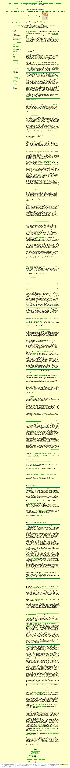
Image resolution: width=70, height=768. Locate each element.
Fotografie (23, 22)
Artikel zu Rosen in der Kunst (53, 22)
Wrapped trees (30, 267)
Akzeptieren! (64, 764)
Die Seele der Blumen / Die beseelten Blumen (44, 481)
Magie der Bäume (47, 180)
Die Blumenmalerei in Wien (46, 413)
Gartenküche (51, 3)
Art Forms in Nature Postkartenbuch (34, 503)
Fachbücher (15, 36)
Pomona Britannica (36, 151)
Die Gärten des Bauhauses (40, 375)
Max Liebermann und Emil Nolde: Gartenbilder (41, 351)
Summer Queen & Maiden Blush (33, 558)
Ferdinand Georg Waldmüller (41, 724)
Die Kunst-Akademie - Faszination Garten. (39, 586)
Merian (38, 22)
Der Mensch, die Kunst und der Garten (42, 221)
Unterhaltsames (15, 71)
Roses (34, 403)
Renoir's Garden (33, 370)
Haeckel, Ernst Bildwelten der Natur (42, 500)
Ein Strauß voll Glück (37, 574)
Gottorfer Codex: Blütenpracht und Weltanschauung (37, 52)
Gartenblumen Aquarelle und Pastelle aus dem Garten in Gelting (39, 461)
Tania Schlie (41, 626)
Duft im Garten (45, 3)
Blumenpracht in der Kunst (42, 488)
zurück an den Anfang (33, 755)
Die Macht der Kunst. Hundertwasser (38, 704)
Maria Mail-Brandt (40, 761)
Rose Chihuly (34, 262)
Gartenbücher (16, 3)
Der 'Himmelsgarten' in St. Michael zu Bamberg (36, 321)
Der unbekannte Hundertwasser (36, 690)
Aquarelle (32, 396)
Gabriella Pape (28, 625)
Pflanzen (40, 3)
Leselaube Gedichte (16, 77)
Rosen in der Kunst (35, 752)
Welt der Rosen (29, 759)
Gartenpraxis (15, 49)
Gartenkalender (58, 3)
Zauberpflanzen (31, 757)
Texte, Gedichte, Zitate (24, 3)
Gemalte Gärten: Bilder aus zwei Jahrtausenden (38, 203)
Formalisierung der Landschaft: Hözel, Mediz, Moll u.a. (45, 728)
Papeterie (41, 22)
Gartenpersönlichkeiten (33, 3)
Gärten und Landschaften (32, 464)
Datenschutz (37, 4)
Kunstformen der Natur (32, 502)
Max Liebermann (35, 353)
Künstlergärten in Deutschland (37, 73)
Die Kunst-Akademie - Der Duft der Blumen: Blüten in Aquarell (44, 599)
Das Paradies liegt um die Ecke (47, 684)
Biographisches (15, 32)
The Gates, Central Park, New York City (45, 266)
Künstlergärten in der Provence (44, 329)
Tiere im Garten (15, 68)
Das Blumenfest (33, 277)
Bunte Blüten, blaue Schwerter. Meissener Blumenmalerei (41, 189)
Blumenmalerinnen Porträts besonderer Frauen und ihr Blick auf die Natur (44, 645)
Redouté (45, 22)
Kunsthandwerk (29, 22)
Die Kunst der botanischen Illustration (48, 161)
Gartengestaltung (16, 46)
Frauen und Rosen (34, 115)
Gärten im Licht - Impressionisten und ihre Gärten (41, 525)
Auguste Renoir (39, 536)
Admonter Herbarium (42, 522)
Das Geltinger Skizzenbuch (32, 455)
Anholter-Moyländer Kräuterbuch (47, 518)
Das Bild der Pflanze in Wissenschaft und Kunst (39, 510)
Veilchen (35, 759)
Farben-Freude (34, 140)
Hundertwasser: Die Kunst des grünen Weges (42, 692)
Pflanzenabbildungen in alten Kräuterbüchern (40, 48)
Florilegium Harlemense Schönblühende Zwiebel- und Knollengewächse (43, 474)
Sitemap (27, 4)
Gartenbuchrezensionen (17, 42)
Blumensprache (39, 628)
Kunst (14, 56)
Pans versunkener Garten (46, 572)
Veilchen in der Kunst (35, 753)
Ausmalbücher (18, 22)
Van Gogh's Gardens (31, 372)
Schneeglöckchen (42, 759)
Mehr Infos (14, 766)
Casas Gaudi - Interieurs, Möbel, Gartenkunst (46, 283)
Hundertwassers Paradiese (40, 706)
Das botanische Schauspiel (35, 31)
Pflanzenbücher (15, 60)
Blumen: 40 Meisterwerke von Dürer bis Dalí (43, 384)
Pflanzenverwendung (16, 52)
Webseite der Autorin (29, 137)
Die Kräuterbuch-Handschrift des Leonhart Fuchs (41, 421)
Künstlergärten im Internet (35, 751)
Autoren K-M (34, 21)
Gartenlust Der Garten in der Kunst (42, 710)
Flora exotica (47, 295)
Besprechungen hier (38, 515)
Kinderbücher (15, 51)
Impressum (32, 4)
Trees (49, 308)
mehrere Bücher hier (34, 99)
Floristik (14, 40)
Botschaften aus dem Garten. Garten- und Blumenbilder (41, 453)
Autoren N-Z (39, 21)
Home (10, 3)
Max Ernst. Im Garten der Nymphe (52, 340)
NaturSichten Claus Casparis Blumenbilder (38, 237)
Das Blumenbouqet (34, 62)
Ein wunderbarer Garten (36, 468)
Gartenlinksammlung (39, 757)
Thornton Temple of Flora (46, 318)
